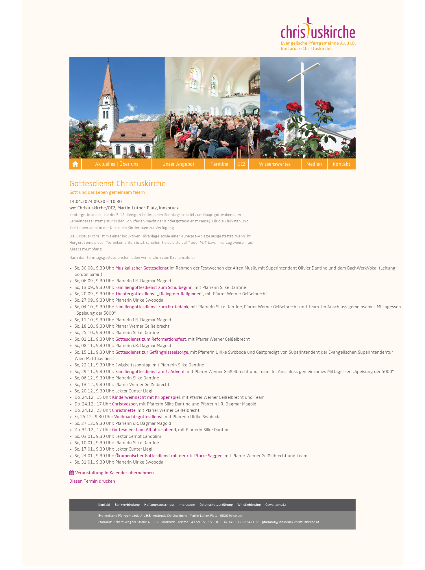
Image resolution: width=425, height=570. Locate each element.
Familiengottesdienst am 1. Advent (150, 372)
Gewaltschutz (275, 505)
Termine (219, 164)
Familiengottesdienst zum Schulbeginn (154, 287)
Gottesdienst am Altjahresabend (144, 430)
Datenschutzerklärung (216, 505)
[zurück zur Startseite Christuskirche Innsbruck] (75, 164)
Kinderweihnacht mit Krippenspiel (146, 397)
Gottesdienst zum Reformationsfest (150, 339)
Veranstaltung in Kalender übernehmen (114, 473)
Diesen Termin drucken (92, 481)
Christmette (124, 410)
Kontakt (341, 164)
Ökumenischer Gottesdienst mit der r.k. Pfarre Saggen (169, 456)
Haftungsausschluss (159, 505)
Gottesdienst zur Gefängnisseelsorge (151, 352)
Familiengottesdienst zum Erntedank (152, 307)
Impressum (187, 505)
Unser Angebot (178, 164)
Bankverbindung (127, 505)
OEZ (241, 164)
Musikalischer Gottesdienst (142, 268)
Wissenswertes (275, 164)
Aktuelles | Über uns (116, 164)
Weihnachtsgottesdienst (138, 417)
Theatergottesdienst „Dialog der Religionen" (159, 294)
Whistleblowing (249, 505)
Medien (314, 164)
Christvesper (124, 404)
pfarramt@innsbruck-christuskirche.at (290, 522)
